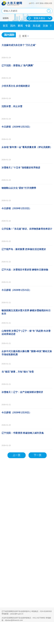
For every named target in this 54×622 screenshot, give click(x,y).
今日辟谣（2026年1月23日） (16, 126)
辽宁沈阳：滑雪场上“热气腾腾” (18, 65)
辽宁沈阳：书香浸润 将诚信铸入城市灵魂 (23, 433)
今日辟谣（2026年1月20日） (16, 412)
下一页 (37, 455)
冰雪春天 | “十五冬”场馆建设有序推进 (21, 167)
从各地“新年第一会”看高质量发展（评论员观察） (27, 147)
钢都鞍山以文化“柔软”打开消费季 (19, 188)
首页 (5, 25)
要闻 (20, 25)
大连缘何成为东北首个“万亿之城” (19, 45)
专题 (27, 25)
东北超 (36, 25)
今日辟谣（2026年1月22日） (16, 208)
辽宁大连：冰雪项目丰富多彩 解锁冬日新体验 (25, 269)
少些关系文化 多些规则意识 (16, 86)
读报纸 (6, 18)
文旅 (45, 25)
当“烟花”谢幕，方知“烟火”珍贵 (18, 371)
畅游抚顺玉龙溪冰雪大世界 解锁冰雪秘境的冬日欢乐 (26, 312)
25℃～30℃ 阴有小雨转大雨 (41, 3)
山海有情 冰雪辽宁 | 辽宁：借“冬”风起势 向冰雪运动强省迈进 (26, 332)
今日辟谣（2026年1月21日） (16, 290)
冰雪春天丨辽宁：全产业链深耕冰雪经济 (22, 392)
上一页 (16, 455)
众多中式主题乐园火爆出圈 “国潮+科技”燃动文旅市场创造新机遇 (27, 353)
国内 (12, 25)
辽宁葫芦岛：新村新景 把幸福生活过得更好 (24, 249)
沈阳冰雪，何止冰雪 (12, 106)
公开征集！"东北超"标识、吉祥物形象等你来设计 (27, 229)
